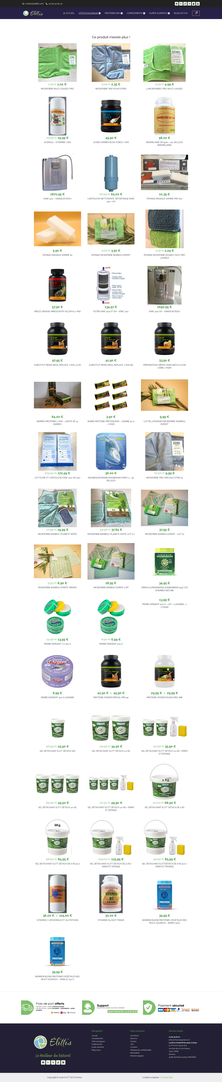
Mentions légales (137, 1056)
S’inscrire (133, 1038)
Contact (133, 1041)
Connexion (134, 1036)
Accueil (95, 1036)
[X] (53, 1062)
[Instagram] (63, 1062)
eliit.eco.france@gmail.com (179, 1040)
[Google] (48, 1062)
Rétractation (135, 1053)
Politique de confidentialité (140, 1050)
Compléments (97, 1038)
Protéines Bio (97, 1044)
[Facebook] (43, 1062)
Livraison (133, 1047)
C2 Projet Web (166, 1077)
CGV (132, 1044)
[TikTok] (58, 1062)
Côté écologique (98, 1041)
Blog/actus (96, 1050)
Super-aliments (98, 1047)
